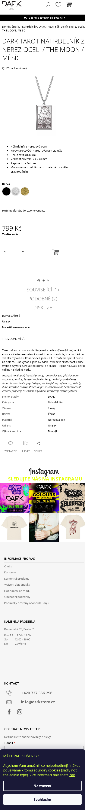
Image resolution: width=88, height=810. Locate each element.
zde (72, 775)
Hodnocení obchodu (17, 591)
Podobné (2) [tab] (42, 298)
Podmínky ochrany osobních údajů (26, 603)
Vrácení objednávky (17, 584)
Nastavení (42, 785)
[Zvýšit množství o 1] (4, 251)
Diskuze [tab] (42, 307)
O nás (8, 566)
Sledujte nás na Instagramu (45, 478)
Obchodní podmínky (17, 597)
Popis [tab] (42, 280)
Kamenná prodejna (16, 578)
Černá (51, 414)
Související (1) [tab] (43, 289)
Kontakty (10, 572)
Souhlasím (42, 799)
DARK (51, 396)
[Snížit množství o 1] (23, 251)
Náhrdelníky (55, 402)
